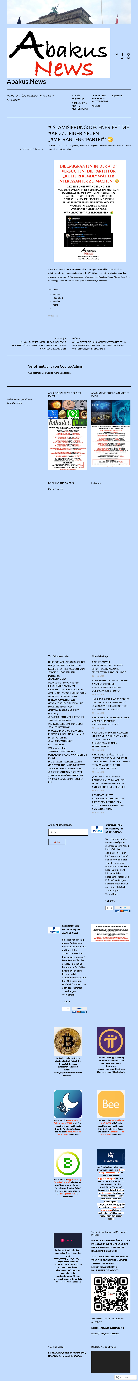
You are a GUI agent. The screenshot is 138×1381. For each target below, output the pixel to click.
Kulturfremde (55, 273)
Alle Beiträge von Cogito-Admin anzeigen (49, 372)
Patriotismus (91, 277)
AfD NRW (59, 269)
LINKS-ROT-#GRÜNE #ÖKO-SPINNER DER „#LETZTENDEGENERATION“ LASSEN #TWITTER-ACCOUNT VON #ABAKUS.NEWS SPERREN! (66, 667)
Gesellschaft (84, 145)
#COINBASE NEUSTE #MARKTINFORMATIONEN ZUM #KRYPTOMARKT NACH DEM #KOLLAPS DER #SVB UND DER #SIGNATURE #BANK (108, 802)
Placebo (102, 277)
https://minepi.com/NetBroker (111, 1069)
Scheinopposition (57, 281)
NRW (71, 277)
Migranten (67, 273)
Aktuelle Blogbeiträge (78, 97)
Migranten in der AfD (82, 273)
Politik (128, 145)
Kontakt (96, 106)
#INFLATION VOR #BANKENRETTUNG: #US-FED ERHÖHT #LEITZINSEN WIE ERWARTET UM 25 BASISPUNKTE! (65, 684)
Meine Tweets (55, 489)
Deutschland (103, 269)
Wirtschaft (53, 149)
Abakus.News (26, 81)
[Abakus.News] (69, 12)
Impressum (117, 95)
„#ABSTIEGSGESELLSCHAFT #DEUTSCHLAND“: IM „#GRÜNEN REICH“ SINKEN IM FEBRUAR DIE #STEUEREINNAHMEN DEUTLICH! (108, 781)
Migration (114, 273)
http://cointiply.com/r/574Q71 (68, 1259)
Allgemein (74, 145)
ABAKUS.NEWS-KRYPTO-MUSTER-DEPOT (80, 106)
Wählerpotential (89, 281)
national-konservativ (58, 277)
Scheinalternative (122, 277)
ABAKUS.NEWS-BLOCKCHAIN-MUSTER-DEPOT (100, 98)
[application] (110, 1362)
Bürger (93, 269)
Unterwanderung (73, 281)
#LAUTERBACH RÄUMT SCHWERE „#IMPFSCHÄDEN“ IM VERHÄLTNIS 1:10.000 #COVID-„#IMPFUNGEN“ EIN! (65, 777)
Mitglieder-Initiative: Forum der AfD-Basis (108, 145)
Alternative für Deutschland (76, 269)
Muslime (123, 273)
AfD (67, 145)
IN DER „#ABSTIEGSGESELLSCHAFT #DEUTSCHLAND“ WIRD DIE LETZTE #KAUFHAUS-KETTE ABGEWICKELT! (66, 765)
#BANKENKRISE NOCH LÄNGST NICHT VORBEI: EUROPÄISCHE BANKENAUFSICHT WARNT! (111, 721)
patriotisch (79, 277)
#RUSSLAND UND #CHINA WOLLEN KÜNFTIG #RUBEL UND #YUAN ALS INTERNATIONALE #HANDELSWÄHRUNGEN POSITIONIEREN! (66, 737)
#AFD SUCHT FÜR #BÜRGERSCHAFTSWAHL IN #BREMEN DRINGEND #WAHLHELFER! (67, 751)
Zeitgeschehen (65, 149)
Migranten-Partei (100, 273)
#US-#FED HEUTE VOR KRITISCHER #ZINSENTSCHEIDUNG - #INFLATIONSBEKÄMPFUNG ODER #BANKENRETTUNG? (66, 722)
